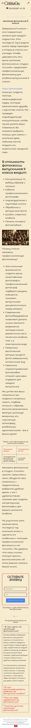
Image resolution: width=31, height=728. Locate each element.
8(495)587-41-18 (17, 8)
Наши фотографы (12, 88)
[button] (4, 614)
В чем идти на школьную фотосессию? (12, 629)
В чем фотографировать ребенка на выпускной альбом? (14, 690)
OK (16, 726)
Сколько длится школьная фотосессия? (13, 708)
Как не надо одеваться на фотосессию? (11, 699)
